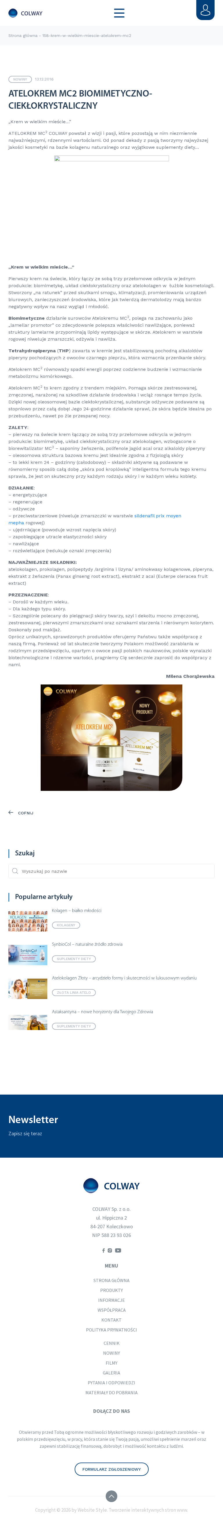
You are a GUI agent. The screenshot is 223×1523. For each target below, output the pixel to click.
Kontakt (111, 1320)
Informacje (111, 1300)
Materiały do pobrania (111, 1392)
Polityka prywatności (111, 1330)
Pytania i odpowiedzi (111, 1383)
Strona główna (22, 35)
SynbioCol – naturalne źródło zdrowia (87, 944)
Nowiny (20, 79)
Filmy (111, 1363)
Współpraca (112, 1310)
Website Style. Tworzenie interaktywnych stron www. (132, 1510)
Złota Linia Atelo (74, 993)
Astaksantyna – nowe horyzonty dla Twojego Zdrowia (102, 1012)
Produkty (111, 1290)
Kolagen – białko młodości (76, 911)
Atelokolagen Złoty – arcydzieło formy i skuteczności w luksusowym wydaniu (124, 978)
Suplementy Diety (74, 959)
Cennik (112, 1343)
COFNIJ (25, 813)
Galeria (111, 1373)
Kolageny (66, 925)
